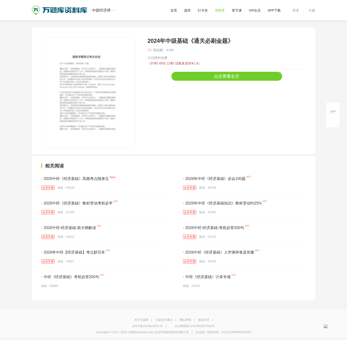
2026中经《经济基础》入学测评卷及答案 (218, 252)
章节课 (237, 10)
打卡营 (203, 10)
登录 (295, 10)
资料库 (220, 10)
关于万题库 (141, 320)
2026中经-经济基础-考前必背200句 (213, 228)
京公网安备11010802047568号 (195, 326)
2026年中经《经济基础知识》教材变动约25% (222, 203)
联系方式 (203, 320)
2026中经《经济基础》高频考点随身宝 (75, 179)
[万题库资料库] (59, 7)
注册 (312, 10)
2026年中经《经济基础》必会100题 (214, 179)
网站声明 (185, 320)
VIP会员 (255, 10)
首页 (173, 10)
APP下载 (274, 10)
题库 (187, 10)
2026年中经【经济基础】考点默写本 (73, 252)
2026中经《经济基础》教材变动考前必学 (77, 203)
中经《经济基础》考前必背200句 (70, 277)
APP (333, 111)
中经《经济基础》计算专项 (207, 277)
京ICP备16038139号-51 (147, 326)
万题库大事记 (164, 320)
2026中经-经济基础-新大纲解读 (68, 228)
